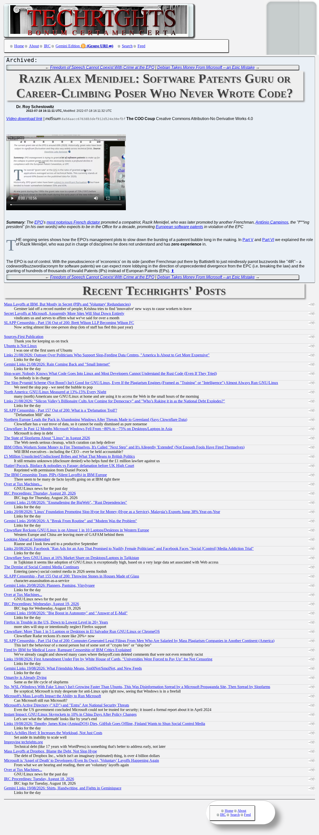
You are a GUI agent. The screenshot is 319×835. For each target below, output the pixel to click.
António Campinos (271, 222)
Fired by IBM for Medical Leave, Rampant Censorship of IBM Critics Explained (67, 650)
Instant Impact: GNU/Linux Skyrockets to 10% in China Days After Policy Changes (70, 714)
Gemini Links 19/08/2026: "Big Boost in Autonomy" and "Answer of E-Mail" (66, 613)
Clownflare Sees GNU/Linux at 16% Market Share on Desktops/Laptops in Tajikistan (71, 558)
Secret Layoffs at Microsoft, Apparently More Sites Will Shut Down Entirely (64, 313)
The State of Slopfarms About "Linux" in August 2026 (47, 438)
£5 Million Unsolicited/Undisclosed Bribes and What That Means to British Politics (69, 456)
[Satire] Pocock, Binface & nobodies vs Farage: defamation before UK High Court (69, 465)
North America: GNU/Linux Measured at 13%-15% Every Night (55, 392)
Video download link (24, 119)
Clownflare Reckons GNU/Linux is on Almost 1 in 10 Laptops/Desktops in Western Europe (76, 530)
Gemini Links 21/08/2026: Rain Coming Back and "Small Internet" (57, 364)
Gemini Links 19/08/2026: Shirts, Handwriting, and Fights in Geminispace (62, 788)
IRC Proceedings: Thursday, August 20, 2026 (40, 493)
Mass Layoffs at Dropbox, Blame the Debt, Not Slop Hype (50, 751)
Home (19, 46)
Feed (141, 46)
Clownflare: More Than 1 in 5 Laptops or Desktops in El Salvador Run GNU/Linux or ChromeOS (82, 631)
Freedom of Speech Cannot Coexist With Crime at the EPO (102, 67)
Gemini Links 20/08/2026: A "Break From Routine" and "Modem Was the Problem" (70, 521)
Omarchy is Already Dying (25, 677)
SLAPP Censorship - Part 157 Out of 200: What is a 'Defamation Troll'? (60, 410)
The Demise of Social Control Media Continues (41, 567)
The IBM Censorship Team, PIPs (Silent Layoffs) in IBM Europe (55, 475)
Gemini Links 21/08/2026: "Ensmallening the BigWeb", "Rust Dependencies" (65, 502)
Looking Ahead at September (27, 539)
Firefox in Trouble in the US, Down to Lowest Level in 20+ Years (56, 622)
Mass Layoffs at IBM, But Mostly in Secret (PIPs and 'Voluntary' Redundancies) (67, 304)
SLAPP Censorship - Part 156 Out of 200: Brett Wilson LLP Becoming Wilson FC (69, 323)
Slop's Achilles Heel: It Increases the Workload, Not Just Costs (53, 733)
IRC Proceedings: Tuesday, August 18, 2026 (39, 779)
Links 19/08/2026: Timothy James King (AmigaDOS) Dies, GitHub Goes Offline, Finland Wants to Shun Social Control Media (104, 723)
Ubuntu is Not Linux (20, 346)
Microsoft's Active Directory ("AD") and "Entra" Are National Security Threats (66, 705)
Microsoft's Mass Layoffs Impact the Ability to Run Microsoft (52, 696)
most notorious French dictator (73, 222)
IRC (47, 46)
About (34, 46)
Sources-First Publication (23, 336)
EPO (38, 222)
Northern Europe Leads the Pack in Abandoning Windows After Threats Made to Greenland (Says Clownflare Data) (95, 419)
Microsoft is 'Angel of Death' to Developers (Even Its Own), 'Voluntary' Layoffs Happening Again (81, 760)
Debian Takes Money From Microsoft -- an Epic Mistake (206, 67)
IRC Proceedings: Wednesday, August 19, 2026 (41, 604)
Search (127, 46)
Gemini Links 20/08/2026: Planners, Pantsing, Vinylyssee (49, 585)
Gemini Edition (68, 46)
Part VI (268, 240)
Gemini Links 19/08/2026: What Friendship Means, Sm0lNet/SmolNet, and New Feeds (73, 668)
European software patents (179, 227)
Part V (247, 240)
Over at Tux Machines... (23, 484)
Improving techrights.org (23, 742)
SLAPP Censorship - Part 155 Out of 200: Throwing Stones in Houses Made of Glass (71, 576)
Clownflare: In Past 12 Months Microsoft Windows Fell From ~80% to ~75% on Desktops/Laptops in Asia (88, 429)
